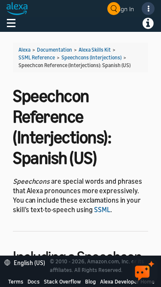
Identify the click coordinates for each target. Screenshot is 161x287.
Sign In (125, 8)
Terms (15, 281)
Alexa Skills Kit (95, 49)
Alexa (24, 49)
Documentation (54, 49)
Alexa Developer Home (127, 281)
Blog (90, 281)
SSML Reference (36, 57)
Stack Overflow (62, 281)
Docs (33, 281)
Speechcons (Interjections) (91, 57)
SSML (102, 209)
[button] (26, 261)
